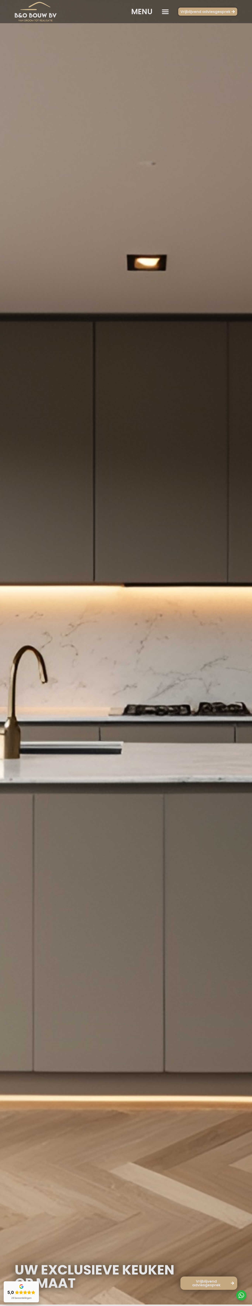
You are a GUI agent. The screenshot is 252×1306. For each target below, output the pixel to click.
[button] (165, 11)
